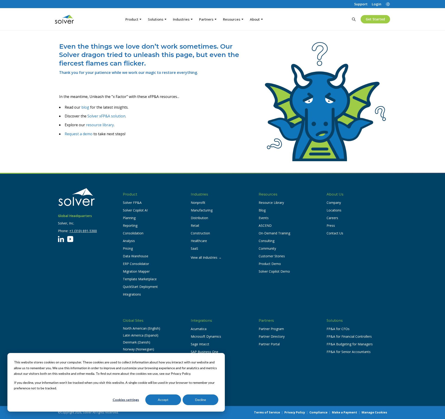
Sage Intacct (200, 344)
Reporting (130, 225)
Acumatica (199, 329)
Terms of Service (267, 412)
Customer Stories (272, 256)
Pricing (128, 248)
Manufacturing (202, 210)
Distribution (199, 218)
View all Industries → (206, 257)
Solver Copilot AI (135, 210)
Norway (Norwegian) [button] (138, 349)
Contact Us (335, 233)
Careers (332, 218)
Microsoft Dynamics (206, 336)
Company (334, 202)
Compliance (318, 412)
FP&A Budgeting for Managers (350, 344)
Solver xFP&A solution (106, 116)
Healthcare (199, 241)
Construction (200, 233)
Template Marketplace (140, 279)
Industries (181, 19)
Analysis (129, 241)
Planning (129, 218)
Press (331, 225)
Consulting (266, 241)
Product (131, 19)
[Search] (353, 19)
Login (376, 4)
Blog (262, 210)
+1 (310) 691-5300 (83, 231)
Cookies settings (126, 400)
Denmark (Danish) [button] (136, 342)
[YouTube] (70, 239)
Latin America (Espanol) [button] (140, 335)
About (255, 19)
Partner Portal (269, 344)
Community (267, 248)
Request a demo (78, 133)
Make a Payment (344, 412)
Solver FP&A (132, 202)
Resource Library (271, 202)
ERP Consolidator (136, 263)
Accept (163, 400)
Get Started (375, 19)
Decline (200, 400)
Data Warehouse (135, 256)
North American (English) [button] (141, 328)
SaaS (194, 248)
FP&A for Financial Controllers (349, 336)
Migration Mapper (136, 271)
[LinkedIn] (61, 239)
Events (264, 218)
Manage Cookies (374, 412)
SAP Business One (204, 352)
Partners (206, 19)
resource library (100, 124)
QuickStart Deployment (140, 286)
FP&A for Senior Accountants (349, 352)
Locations (334, 210)
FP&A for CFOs (338, 329)
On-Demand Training (274, 233)
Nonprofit (198, 202)
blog (85, 107)
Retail (195, 225)
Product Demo (270, 263)
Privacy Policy (294, 412)
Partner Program (271, 329)
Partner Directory (272, 336)
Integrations (132, 294)
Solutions (155, 19)
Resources (231, 19)
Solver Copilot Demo (274, 271)
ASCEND (265, 225)
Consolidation (133, 233)
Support (361, 4)
